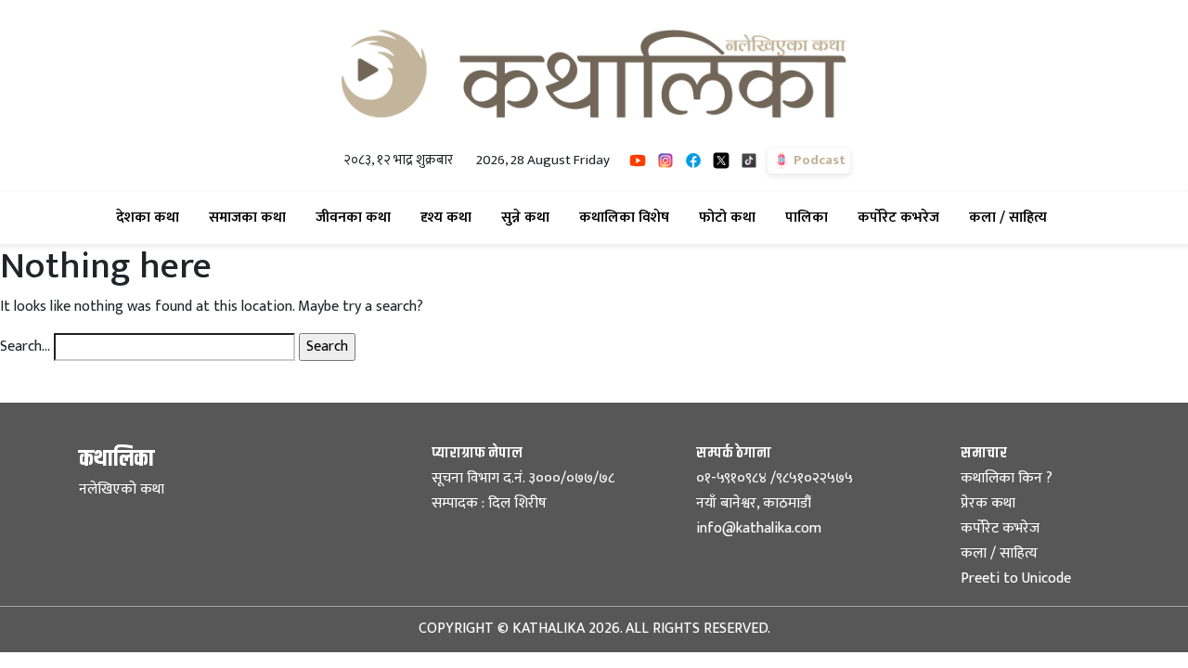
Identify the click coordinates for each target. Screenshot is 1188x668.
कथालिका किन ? (1006, 478)
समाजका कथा (251, 217)
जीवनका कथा (357, 217)
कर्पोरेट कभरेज (902, 217)
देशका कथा (151, 217)
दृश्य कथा (449, 217)
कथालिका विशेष (628, 217)
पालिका (810, 217)
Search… (25, 347)
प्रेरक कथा (988, 503)
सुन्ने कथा (529, 217)
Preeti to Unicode (1016, 578)
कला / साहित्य (1011, 217)
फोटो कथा (731, 217)
